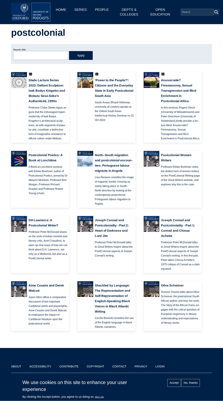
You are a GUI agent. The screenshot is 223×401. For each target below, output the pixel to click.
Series (80, 9)
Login (160, 366)
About (16, 366)
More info (99, 397)
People (102, 9)
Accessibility (40, 366)
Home (61, 9)
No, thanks (191, 383)
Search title (19, 49)
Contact (119, 366)
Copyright (95, 366)
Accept (174, 383)
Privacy (141, 366)
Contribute (69, 366)
